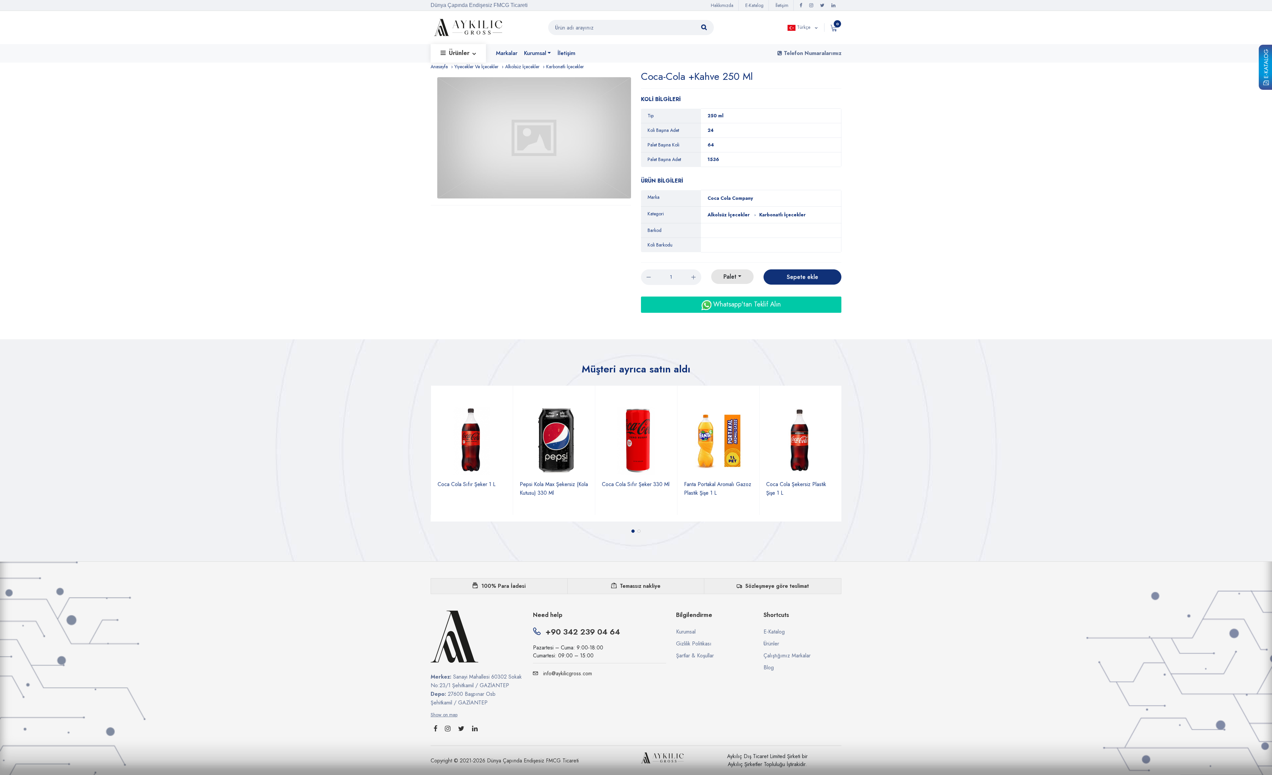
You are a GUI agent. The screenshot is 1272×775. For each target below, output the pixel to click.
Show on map (444, 714)
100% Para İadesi (503, 586)
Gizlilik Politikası (694, 643)
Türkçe (804, 27)
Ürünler (460, 53)
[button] (633, 531)
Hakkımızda (722, 5)
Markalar (506, 53)
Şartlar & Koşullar (695, 655)
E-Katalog (1266, 65)
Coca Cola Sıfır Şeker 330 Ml (553, 484)
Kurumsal (535, 53)
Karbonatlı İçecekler (565, 66)
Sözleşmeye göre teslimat (777, 586)
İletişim (781, 5)
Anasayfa (439, 66)
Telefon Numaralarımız (811, 53)
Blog (769, 667)
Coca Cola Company (730, 198)
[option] (534, 137)
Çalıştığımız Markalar (787, 655)
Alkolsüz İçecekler (522, 66)
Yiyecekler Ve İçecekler (476, 66)
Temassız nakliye (640, 586)
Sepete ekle (802, 277)
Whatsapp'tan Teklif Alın (746, 304)
